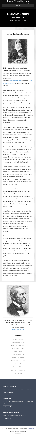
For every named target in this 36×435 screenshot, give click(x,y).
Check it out (7, 406)
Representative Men (18, 348)
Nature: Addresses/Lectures (18, 345)
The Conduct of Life (18, 354)
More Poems (7, 418)
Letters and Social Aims (18, 361)
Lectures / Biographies (18, 357)
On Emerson (18, 373)
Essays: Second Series (18, 342)
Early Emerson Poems (18, 364)
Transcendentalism (15, 81)
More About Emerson (18, 329)
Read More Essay (8, 392)
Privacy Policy (31, 428)
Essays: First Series (18, 339)
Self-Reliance (7, 398)
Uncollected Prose (18, 367)
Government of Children (18, 370)
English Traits (18, 351)
